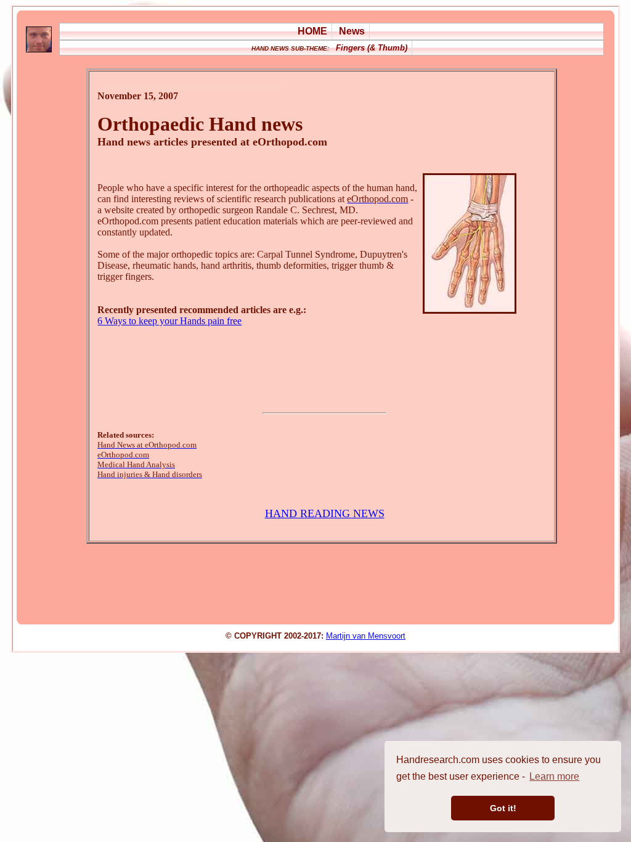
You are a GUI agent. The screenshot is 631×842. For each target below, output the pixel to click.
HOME (312, 31)
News (352, 31)
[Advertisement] (321, 366)
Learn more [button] (554, 776)
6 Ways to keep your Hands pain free (169, 321)
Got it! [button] (503, 808)
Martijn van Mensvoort (365, 635)
